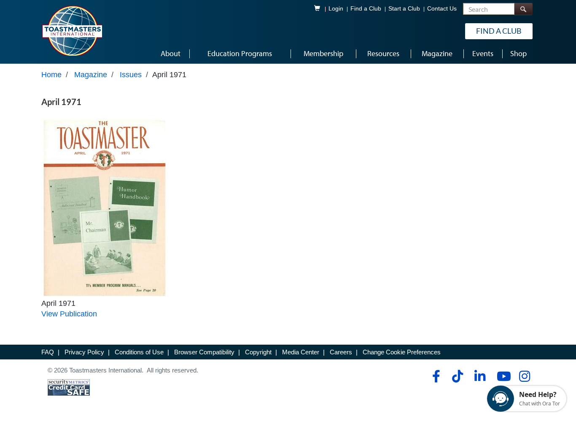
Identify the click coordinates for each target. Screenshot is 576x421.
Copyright (258, 352)
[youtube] (502, 376)
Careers (341, 352)
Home (51, 74)
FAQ (47, 352)
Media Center (300, 352)
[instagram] (524, 376)
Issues (131, 74)
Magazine (90, 74)
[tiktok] (457, 376)
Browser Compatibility (204, 352)
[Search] (523, 9)
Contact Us (442, 8)
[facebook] (434, 376)
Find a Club (365, 8)
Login (335, 8)
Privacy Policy (84, 352)
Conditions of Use (139, 352)
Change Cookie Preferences (402, 352)
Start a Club (404, 8)
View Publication (69, 314)
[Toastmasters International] (71, 30)
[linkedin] (479, 376)
